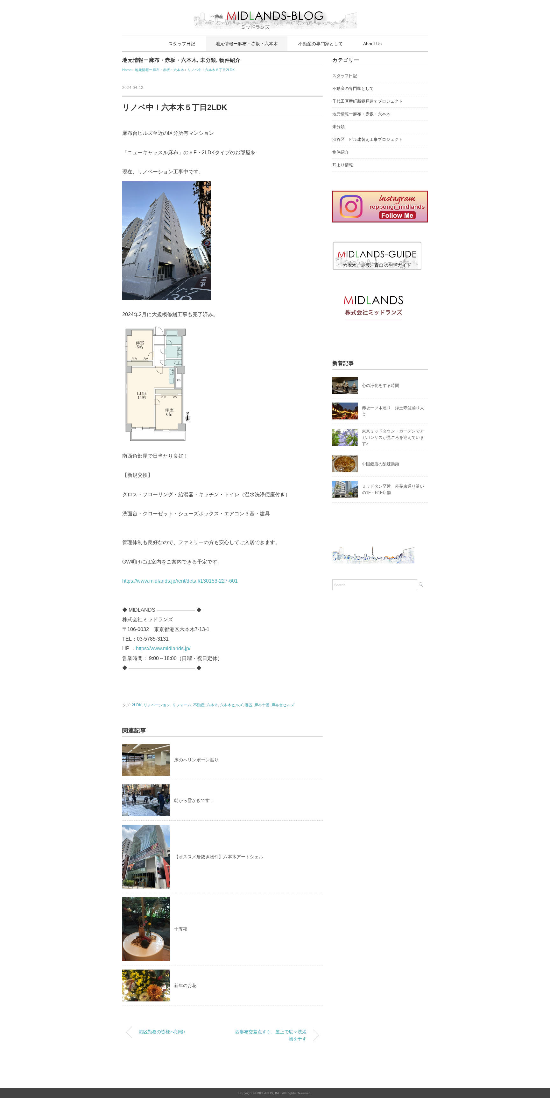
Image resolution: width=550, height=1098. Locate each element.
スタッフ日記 (181, 43)
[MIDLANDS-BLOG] (275, 8)
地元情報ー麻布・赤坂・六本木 (246, 43)
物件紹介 (230, 60)
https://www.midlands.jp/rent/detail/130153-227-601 (180, 581)
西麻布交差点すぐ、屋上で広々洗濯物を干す (271, 1035)
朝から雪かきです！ (194, 800)
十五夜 (180, 929)
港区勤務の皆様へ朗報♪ (162, 1031)
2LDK (137, 705)
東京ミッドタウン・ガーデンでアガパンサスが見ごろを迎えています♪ (393, 437)
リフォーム (181, 705)
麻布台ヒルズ (282, 705)
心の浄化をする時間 (380, 385)
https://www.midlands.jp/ (163, 648)
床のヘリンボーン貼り (196, 759)
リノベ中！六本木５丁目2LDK (211, 70)
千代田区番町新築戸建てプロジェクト (367, 101)
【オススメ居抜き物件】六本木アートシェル (218, 856)
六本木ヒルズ (231, 705)
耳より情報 (342, 165)
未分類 (208, 60)
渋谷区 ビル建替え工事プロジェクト (367, 139)
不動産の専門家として (320, 43)
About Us (372, 43)
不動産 (199, 705)
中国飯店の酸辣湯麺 (380, 464)
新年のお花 (185, 985)
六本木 (212, 705)
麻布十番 (262, 705)
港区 (248, 705)
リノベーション (157, 705)
